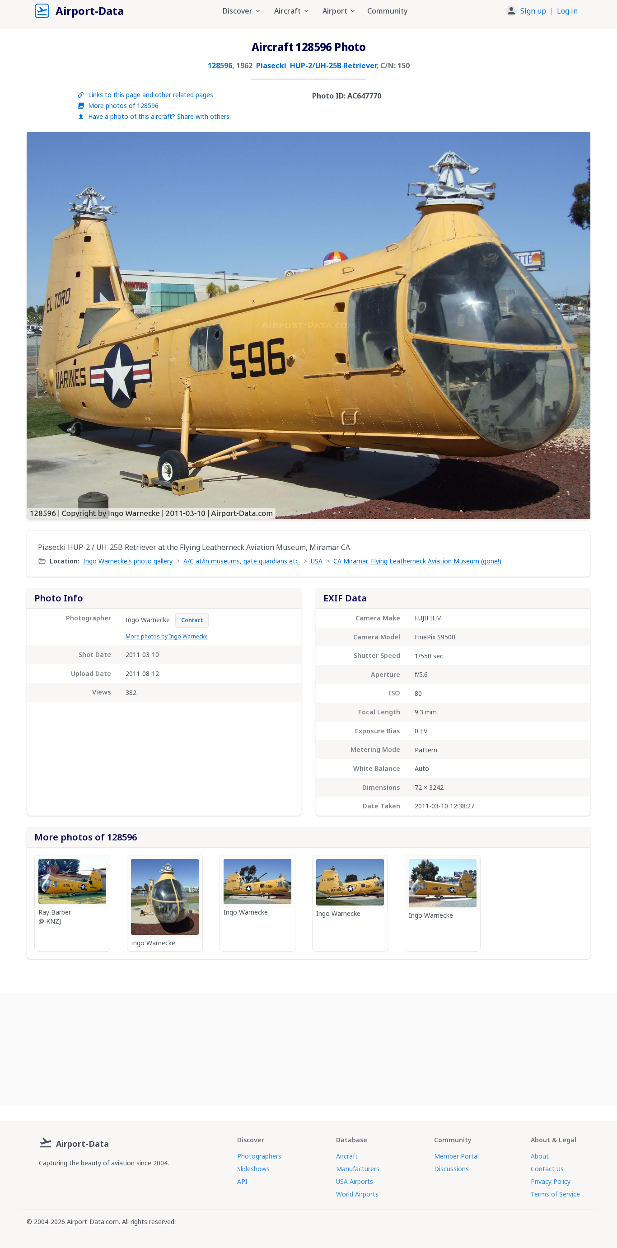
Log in (567, 11)
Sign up (533, 11)
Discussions (451, 1168)
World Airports (357, 1194)
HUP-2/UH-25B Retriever (333, 65)
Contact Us (547, 1168)
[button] (541, 11)
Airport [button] (335, 11)
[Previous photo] (43, 326)
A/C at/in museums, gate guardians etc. (241, 561)
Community (387, 11)
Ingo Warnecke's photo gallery (128, 561)
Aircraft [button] (287, 11)
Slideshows (253, 1168)
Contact (192, 620)
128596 (220, 65)
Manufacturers (357, 1168)
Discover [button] (237, 11)
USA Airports (354, 1181)
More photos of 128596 (123, 105)
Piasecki (271, 65)
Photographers (259, 1156)
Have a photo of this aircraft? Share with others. (159, 116)
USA (317, 561)
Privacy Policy (550, 1181)
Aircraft (347, 1156)
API (242, 1181)
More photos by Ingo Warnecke (167, 636)
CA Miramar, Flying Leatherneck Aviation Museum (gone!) (417, 561)
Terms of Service (555, 1194)
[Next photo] (574, 326)
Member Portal (456, 1156)
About (540, 1156)
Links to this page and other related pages (150, 94)
